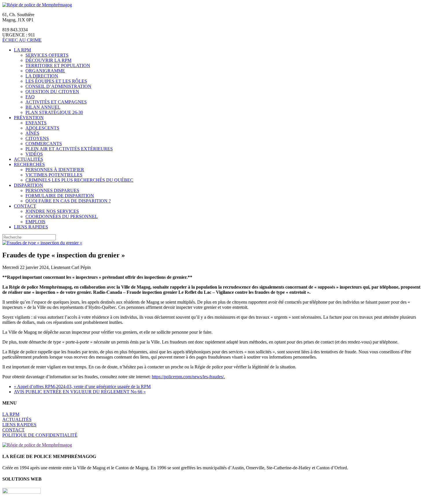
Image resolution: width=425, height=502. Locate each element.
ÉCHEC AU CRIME (22, 40)
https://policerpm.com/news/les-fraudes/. (188, 376)
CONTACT (13, 429)
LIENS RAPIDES (19, 424)
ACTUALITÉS (17, 419)
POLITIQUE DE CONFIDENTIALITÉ (39, 435)
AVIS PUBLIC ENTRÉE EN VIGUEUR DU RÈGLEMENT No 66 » (80, 391)
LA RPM (10, 414)
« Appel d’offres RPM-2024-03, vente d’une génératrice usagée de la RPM (82, 386)
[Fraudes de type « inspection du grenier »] (42, 242)
